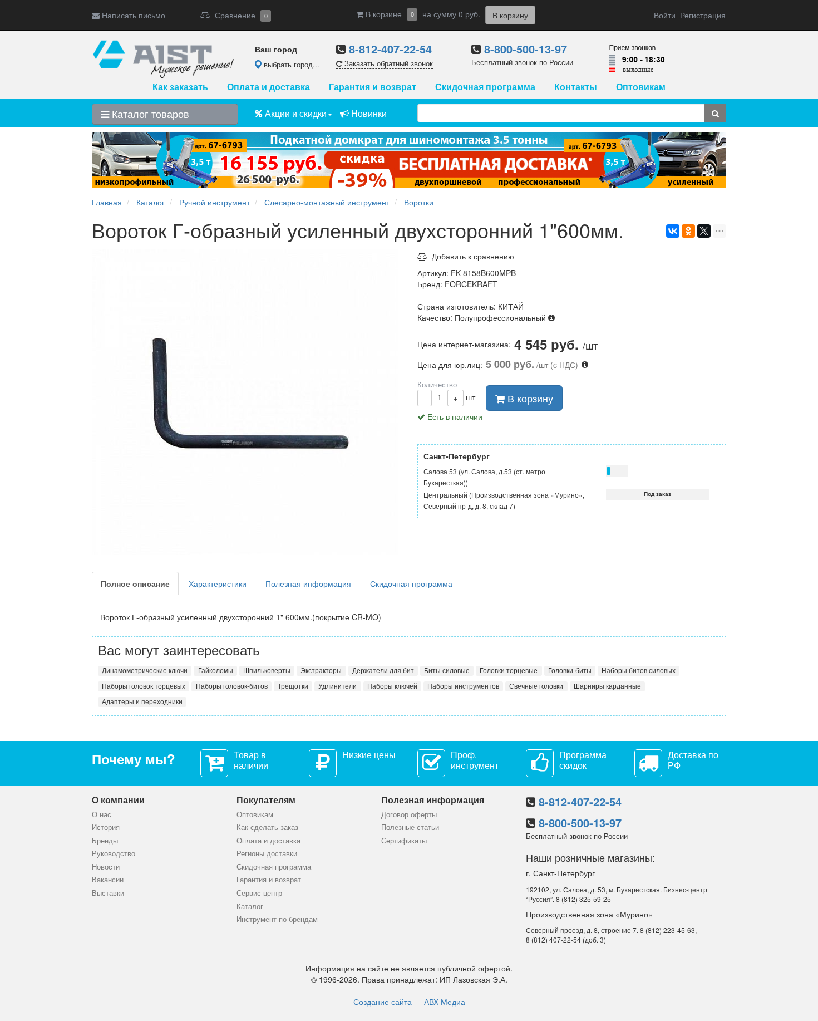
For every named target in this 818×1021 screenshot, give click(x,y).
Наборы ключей (392, 685)
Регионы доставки (266, 853)
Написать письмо (132, 15)
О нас (101, 814)
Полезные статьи (410, 827)
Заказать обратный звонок (387, 63)
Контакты (575, 86)
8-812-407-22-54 (390, 49)
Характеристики (218, 583)
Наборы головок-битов (232, 685)
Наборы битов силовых (639, 670)
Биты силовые (447, 670)
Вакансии (108, 879)
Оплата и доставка (268, 86)
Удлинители (337, 685)
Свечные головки (536, 685)
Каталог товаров (149, 113)
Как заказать (180, 86)
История (106, 827)
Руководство (113, 853)
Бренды (105, 840)
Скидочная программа (485, 86)
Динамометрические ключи (145, 670)
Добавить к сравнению (470, 256)
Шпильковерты (266, 670)
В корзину (529, 398)
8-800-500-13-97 (525, 49)
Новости (106, 866)
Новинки (368, 113)
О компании (118, 799)
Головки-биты (570, 670)
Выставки (108, 892)
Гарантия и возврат (372, 86)
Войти (665, 15)
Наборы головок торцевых (143, 685)
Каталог (249, 906)
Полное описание (135, 583)
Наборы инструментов (463, 685)
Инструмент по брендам (277, 919)
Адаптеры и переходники (142, 701)
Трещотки (293, 685)
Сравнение (239, 15)
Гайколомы (215, 670)
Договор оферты (409, 814)
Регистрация (703, 15)
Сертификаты (404, 840)
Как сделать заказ (267, 827)
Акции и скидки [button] (295, 113)
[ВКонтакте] (672, 231)
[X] (704, 231)
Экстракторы (321, 670)
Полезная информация (308, 583)
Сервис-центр (259, 892)
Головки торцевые (509, 670)
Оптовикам (641, 86)
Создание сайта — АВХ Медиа (409, 1001)
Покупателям (265, 799)
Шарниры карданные (607, 685)
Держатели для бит (383, 670)
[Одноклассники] (688, 231)
